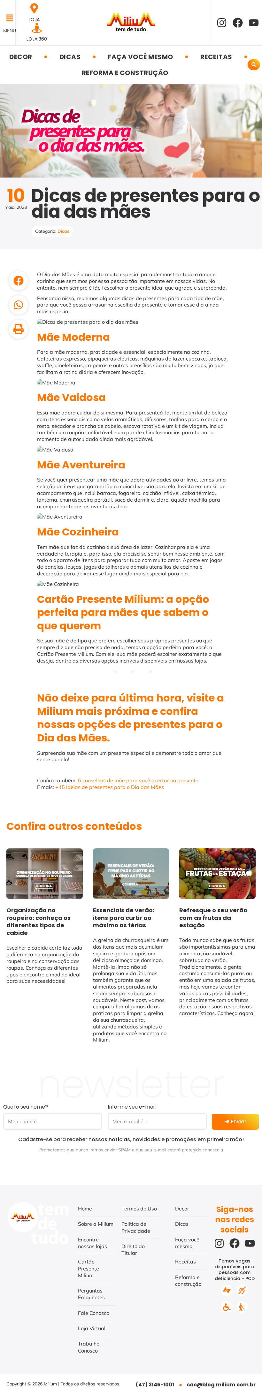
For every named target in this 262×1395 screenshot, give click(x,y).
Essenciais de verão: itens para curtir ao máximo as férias (123, 917)
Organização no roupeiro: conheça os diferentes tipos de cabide (38, 921)
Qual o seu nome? (25, 1107)
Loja (34, 19)
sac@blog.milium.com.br (221, 1384)
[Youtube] (254, 23)
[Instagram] (222, 23)
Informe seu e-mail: (132, 1107)
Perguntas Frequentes (91, 1293)
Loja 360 (37, 39)
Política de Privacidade (135, 1227)
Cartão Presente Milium (88, 1268)
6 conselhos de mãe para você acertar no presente (138, 780)
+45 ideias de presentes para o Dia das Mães (109, 787)
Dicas (70, 56)
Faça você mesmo (140, 56)
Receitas (216, 56)
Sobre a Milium (95, 1224)
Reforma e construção (125, 72)
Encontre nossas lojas (92, 1242)
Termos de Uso (139, 1208)
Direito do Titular (133, 1249)
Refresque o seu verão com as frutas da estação (213, 917)
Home (85, 1208)
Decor (20, 56)
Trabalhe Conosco (88, 1346)
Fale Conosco (93, 1313)
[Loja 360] (37, 28)
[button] (7, 18)
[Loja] (34, 8)
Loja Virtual (91, 1328)
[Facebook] (238, 23)
